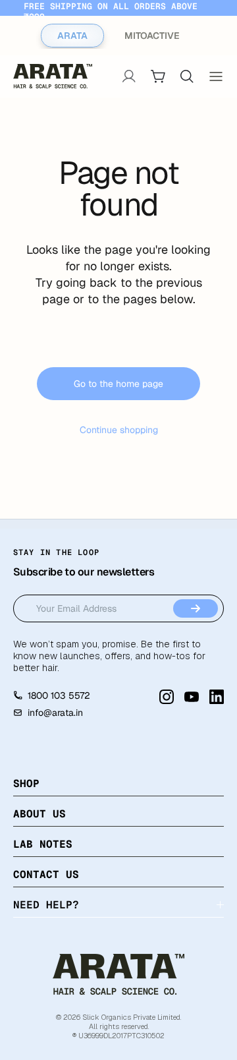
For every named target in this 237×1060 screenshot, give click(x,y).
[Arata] (118, 974)
